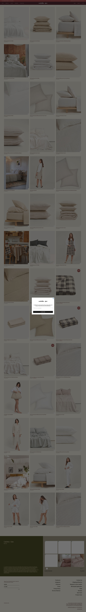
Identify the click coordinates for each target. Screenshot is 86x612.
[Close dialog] (53, 298)
